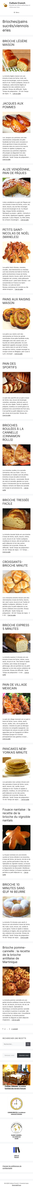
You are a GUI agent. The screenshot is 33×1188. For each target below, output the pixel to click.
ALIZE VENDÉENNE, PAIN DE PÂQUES (16, 171)
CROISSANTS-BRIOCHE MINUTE (15, 563)
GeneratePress (16, 1185)
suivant (14, 1029)
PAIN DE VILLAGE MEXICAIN (15, 686)
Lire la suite (17, 93)
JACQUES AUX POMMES (13, 105)
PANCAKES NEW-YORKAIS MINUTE (15, 750)
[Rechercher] (28, 1044)
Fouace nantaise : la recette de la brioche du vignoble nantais (16, 815)
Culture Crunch (17, 3)
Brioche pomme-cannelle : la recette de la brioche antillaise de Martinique (16, 955)
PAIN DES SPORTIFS (10, 365)
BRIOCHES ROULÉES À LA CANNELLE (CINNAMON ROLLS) (13, 432)
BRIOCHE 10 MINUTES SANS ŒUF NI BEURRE (14, 888)
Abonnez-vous (23, 1055)
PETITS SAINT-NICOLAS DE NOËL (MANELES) (16, 233)
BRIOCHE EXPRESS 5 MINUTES (16, 626)
